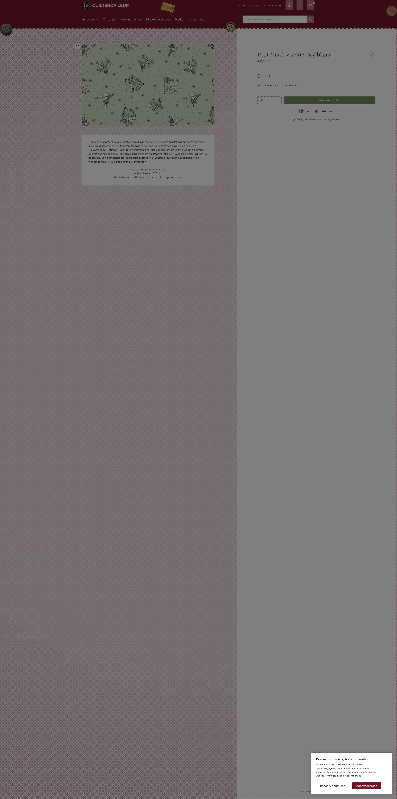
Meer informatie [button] (353, 775)
